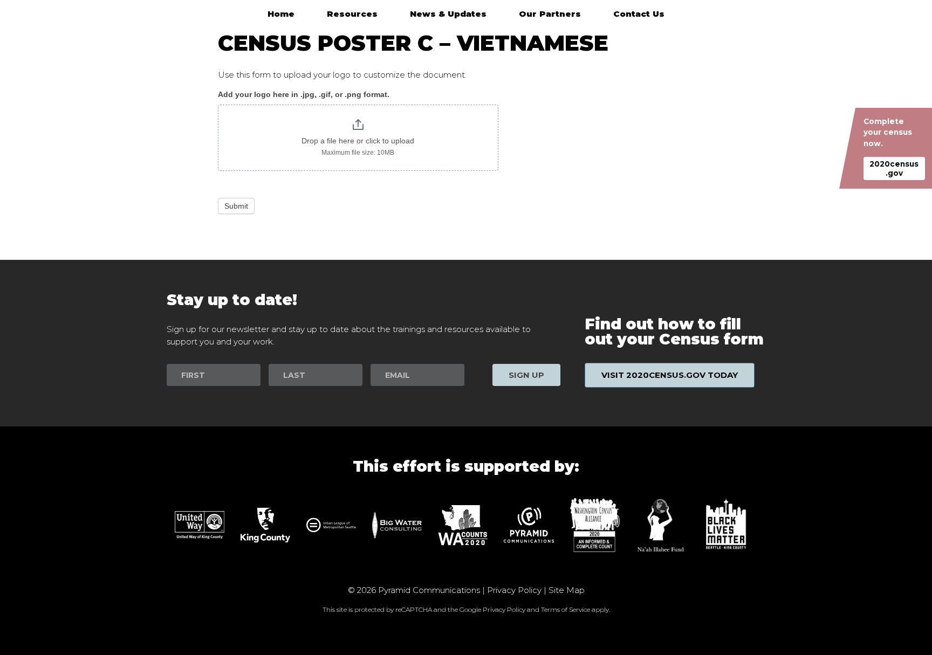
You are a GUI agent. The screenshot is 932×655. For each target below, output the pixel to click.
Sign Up (526, 375)
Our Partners (550, 14)
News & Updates (448, 14)
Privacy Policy (514, 590)
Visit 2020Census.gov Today (669, 375)
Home (281, 14)
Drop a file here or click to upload (357, 140)
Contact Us (638, 14)
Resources (352, 14)
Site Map (567, 590)
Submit (236, 206)
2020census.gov (894, 168)
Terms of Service (565, 609)
